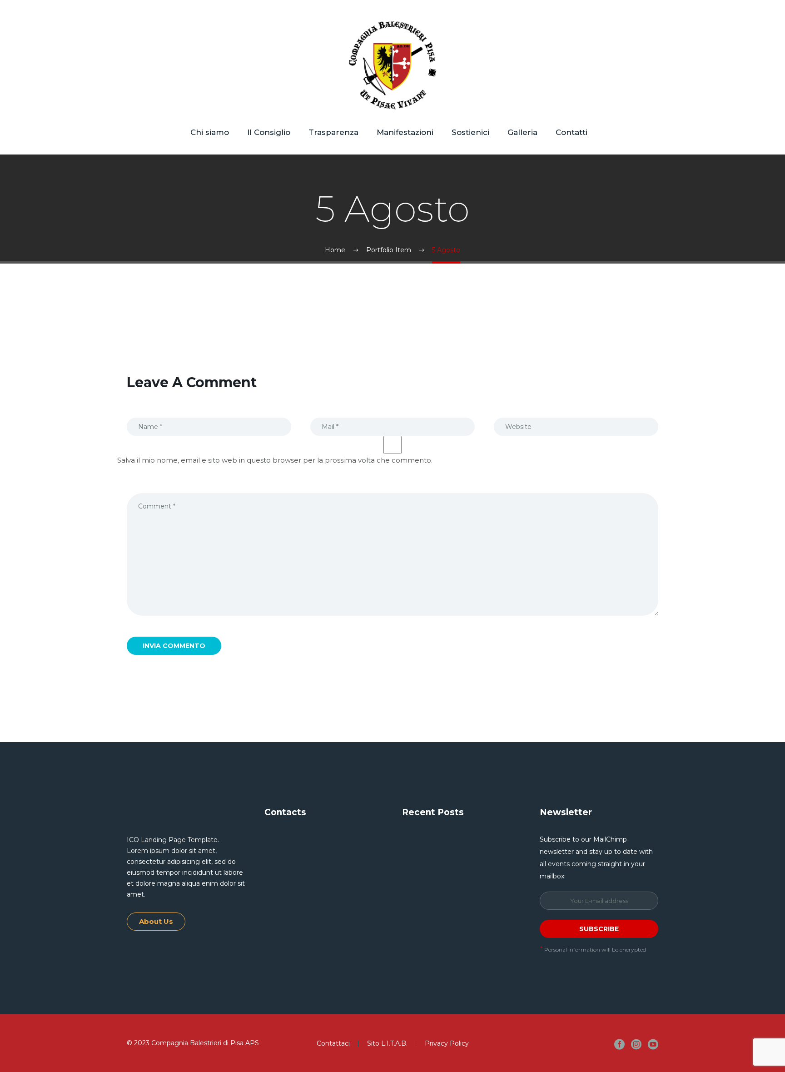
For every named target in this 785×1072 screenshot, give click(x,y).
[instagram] (636, 1044)
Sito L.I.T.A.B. (387, 1043)
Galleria (522, 132)
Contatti (571, 132)
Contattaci (333, 1043)
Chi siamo (209, 132)
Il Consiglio (268, 132)
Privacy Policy (447, 1043)
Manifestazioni (405, 132)
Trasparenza (333, 132)
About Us (156, 921)
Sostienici (470, 132)
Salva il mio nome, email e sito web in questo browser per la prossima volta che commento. (274, 460)
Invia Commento (174, 646)
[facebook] (619, 1044)
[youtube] (653, 1044)
